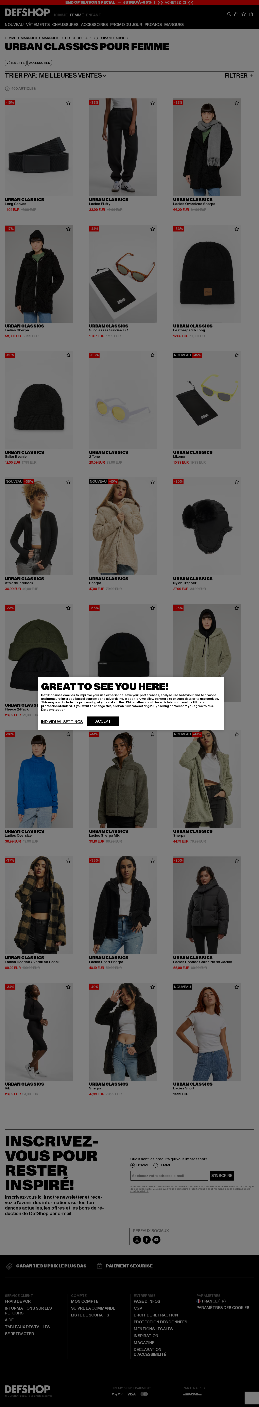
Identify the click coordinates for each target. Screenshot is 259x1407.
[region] (131, 703)
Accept (103, 721)
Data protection (53, 709)
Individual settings (62, 721)
